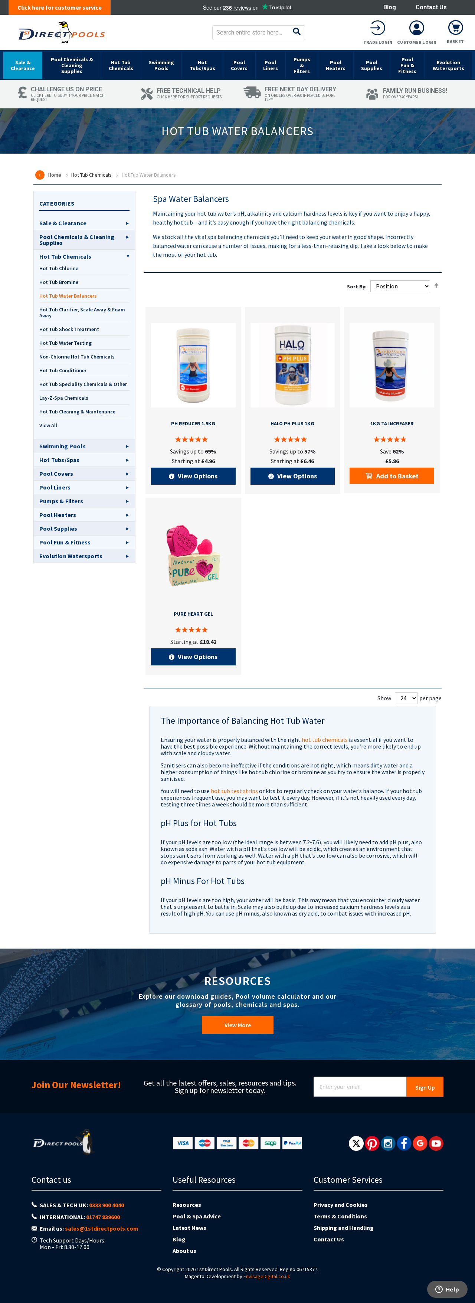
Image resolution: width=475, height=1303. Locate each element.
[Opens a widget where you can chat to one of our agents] (447, 1290)
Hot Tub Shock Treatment (69, 329)
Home (54, 174)
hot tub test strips (234, 791)
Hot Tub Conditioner (62, 370)
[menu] (237, 65)
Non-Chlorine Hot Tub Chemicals (77, 356)
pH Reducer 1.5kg (193, 423)
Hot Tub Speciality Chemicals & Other (83, 384)
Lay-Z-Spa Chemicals (63, 397)
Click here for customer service (59, 7)
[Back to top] (463, 1278)
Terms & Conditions (340, 1216)
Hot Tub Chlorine (58, 268)
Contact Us (431, 7)
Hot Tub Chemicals (91, 174)
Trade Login (377, 42)
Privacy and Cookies (341, 1204)
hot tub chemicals (325, 739)
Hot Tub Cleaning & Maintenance (77, 411)
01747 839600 (103, 1217)
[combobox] (258, 32)
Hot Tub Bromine (58, 282)
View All (48, 425)
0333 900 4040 (106, 1205)
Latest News (189, 1227)
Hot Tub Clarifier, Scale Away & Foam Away (82, 312)
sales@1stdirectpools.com (101, 1228)
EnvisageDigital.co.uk (266, 1276)
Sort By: (357, 286)
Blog (389, 7)
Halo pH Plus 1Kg (292, 423)
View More (238, 1025)
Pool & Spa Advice (197, 1216)
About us (184, 1250)
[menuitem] (23, 65)
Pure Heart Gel (193, 613)
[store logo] (62, 32)
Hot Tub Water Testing (65, 343)
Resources (187, 1204)
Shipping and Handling (344, 1227)
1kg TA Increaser (392, 423)
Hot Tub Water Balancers (68, 295)
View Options (196, 476)
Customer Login (416, 42)
